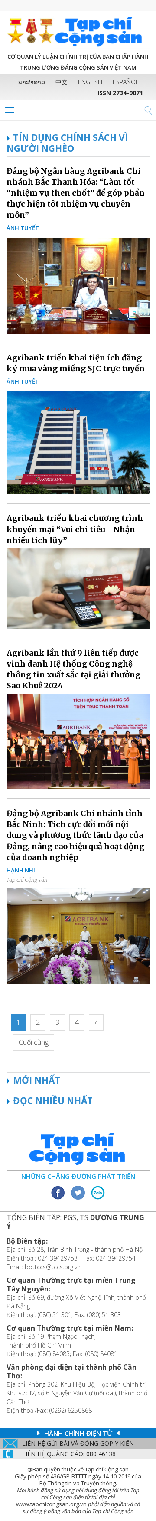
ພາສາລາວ (31, 82)
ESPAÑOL (126, 82)
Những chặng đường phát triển (78, 1176)
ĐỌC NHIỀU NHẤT (53, 1100)
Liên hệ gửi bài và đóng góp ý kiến (78, 1443)
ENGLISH (90, 82)
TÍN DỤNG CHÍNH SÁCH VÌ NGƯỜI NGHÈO (67, 142)
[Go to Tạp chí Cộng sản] (78, 30)
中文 (61, 82)
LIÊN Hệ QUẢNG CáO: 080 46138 (69, 1454)
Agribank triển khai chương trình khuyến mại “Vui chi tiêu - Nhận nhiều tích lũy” (74, 529)
